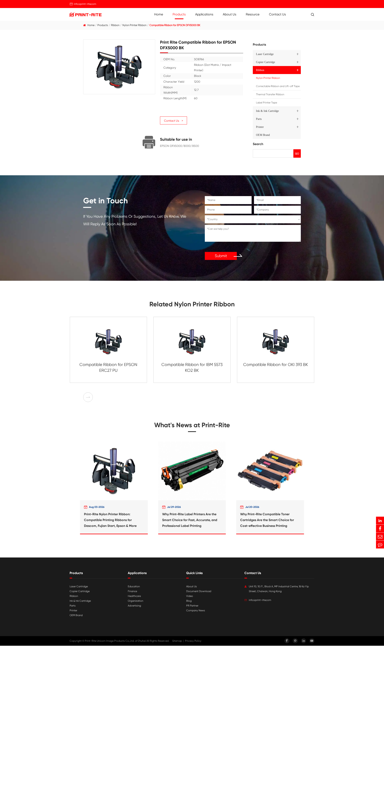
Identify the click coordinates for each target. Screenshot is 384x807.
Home (158, 14)
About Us (229, 14)
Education (134, 586)
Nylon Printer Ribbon (134, 25)
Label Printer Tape (266, 102)
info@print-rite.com (85, 3)
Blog (189, 600)
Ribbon (115, 25)
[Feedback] (380, 544)
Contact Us (277, 14)
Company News (195, 610)
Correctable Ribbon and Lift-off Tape (278, 86)
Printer (260, 126)
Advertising (134, 605)
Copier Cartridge (265, 62)
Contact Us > (173, 120)
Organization (135, 600)
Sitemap (177, 640)
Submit (221, 256)
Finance (132, 591)
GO (297, 153)
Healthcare (134, 595)
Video (189, 595)
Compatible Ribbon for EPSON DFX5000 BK (174, 25)
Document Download (198, 591)
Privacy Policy (193, 640)
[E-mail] (380, 536)
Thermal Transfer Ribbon (270, 94)
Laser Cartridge (265, 54)
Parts (259, 118)
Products (179, 14)
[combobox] (253, 219)
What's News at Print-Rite (192, 425)
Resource (252, 14)
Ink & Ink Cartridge (267, 110)
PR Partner (192, 605)
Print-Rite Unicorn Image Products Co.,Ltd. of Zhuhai (115, 640)
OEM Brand (263, 134)
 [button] (88, 397)
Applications (204, 14)
